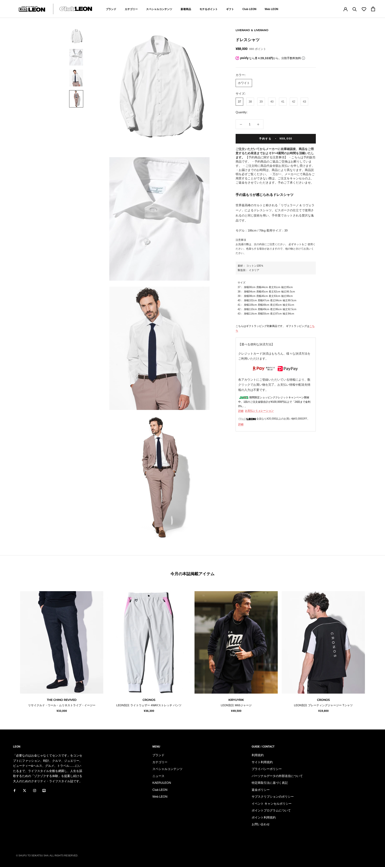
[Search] (355, 9)
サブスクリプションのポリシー (273, 796)
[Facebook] (14, 790)
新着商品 (186, 9)
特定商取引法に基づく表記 (270, 782)
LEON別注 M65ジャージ (236, 705)
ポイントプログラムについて (271, 810)
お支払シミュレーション (259, 410)
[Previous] (12, 647)
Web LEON (271, 9)
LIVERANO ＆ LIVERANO (252, 30)
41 (282, 101)
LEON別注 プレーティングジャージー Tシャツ (323, 705)
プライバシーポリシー (267, 769)
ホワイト (244, 83)
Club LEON (249, 9)
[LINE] (44, 790)
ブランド (111, 9)
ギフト (230, 9)
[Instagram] (34, 790)
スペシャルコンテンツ (159, 9)
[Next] (372, 647)
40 (272, 101)
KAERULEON (161, 782)
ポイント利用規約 (264, 817)
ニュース (158, 776)
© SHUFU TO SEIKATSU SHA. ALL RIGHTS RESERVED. (47, 855)
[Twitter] (24, 790)
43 (304, 101)
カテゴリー (131, 9)
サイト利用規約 (262, 762)
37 (239, 101)
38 (250, 101)
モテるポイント (209, 9)
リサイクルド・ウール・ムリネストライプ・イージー (61, 705)
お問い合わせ (261, 824)
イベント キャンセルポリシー (272, 803)
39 (261, 101)
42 (293, 101)
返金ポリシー (261, 789)
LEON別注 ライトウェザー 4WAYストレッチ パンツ (148, 705)
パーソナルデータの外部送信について (277, 776)
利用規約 (258, 755)
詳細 (240, 410)
